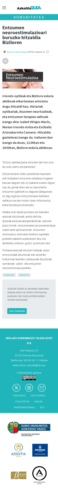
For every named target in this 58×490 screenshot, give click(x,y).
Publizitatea (22, 401)
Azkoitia (24, 275)
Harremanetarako (24, 407)
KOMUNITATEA (29, 17)
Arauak (38, 401)
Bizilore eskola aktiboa (17, 52)
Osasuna (9, 275)
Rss (42, 407)
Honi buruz (19, 395)
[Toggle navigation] (4, 7)
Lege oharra (38, 395)
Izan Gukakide (17, 311)
